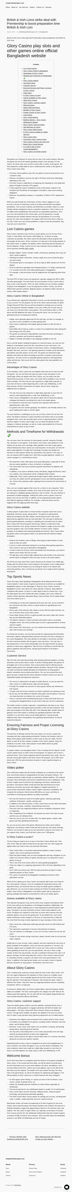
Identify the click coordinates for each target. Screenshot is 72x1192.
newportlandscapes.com (15, 3)
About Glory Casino (30, 100)
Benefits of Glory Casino (31, 110)
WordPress (17, 1185)
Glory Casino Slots (30, 137)
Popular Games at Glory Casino (34, 112)
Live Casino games (30, 68)
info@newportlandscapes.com (28, 32)
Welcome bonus (29, 105)
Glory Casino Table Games (32, 130)
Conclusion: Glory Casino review (34, 139)
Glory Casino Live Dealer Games (34, 152)
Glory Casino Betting (30, 117)
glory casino (29, 248)
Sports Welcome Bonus (31, 108)
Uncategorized (43, 32)
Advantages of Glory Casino (33, 73)
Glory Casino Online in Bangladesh (35, 71)
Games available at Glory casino (34, 98)
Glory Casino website (30, 81)
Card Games (27, 115)
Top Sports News (29, 83)
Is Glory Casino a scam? (32, 95)
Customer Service (29, 85)
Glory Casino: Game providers (34, 125)
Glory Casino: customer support (34, 103)
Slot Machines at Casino (31, 127)
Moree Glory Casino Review (33, 144)
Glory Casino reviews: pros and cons (36, 142)
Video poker (27, 93)
